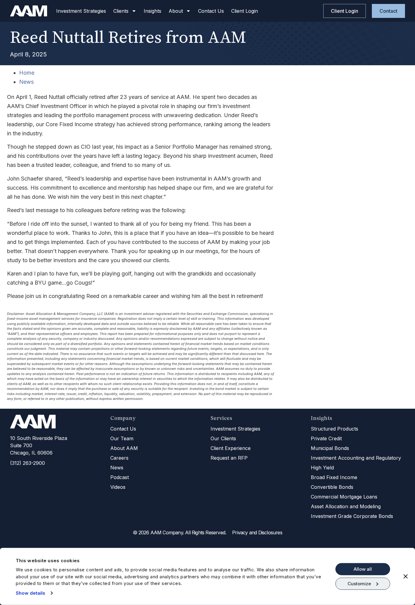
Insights (152, 11)
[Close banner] (405, 576)
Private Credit (326, 438)
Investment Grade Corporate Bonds (352, 516)
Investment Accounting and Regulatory (356, 458)
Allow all (363, 569)
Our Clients (223, 438)
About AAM (124, 448)
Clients (121, 11)
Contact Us (211, 11)
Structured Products (334, 429)
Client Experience (231, 448)
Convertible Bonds (332, 487)
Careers (119, 458)
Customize (359, 583)
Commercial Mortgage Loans (344, 497)
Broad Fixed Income (334, 477)
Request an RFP (229, 458)
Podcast (119, 477)
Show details (30, 593)
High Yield (322, 468)
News (26, 82)
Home (26, 72)
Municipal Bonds (330, 448)
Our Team (121, 438)
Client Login (244, 11)
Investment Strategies (81, 11)
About (176, 11)
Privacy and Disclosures (257, 532)
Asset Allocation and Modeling (346, 506)
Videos (117, 487)
